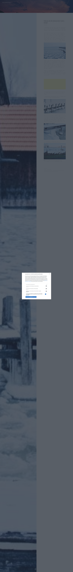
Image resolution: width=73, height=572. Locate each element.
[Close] (49, 274)
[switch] (46, 286)
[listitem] (36, 284)
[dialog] (36, 286)
